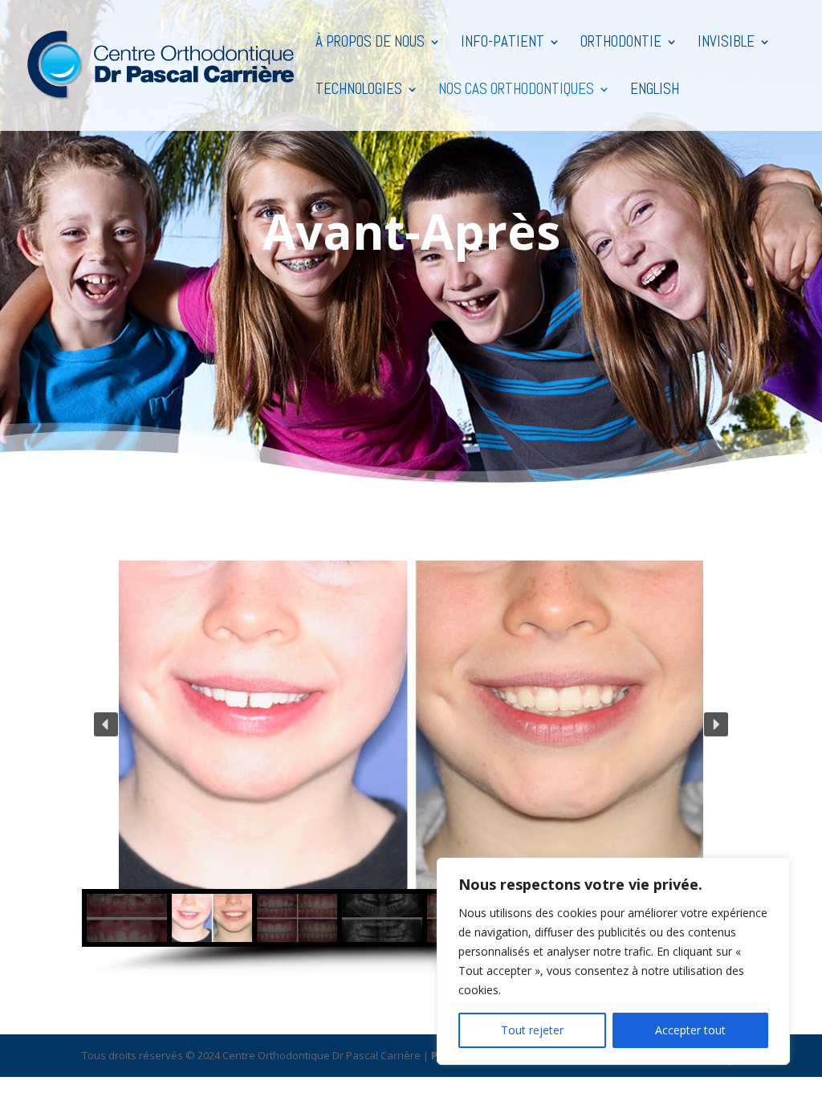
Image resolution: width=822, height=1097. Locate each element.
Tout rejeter (532, 1030)
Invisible (726, 43)
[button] (106, 724)
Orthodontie (620, 43)
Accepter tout (690, 1030)
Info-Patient (502, 43)
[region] (613, 961)
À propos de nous (370, 43)
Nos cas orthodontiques (516, 91)
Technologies (358, 91)
